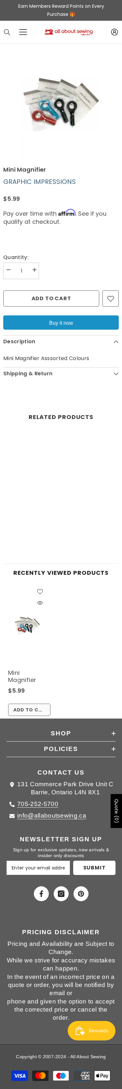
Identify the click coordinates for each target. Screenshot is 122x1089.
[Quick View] (40, 603)
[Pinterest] (81, 893)
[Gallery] (61, 104)
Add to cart (51, 298)
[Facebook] (41, 893)
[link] (31, 521)
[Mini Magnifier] (27, 625)
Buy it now (61, 323)
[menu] (23, 32)
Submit (94, 867)
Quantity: (16, 257)
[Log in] (114, 32)
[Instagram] (61, 893)
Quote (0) (116, 811)
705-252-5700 (37, 803)
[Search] (7, 32)
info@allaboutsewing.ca (51, 815)
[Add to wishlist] (110, 298)
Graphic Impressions (39, 181)
